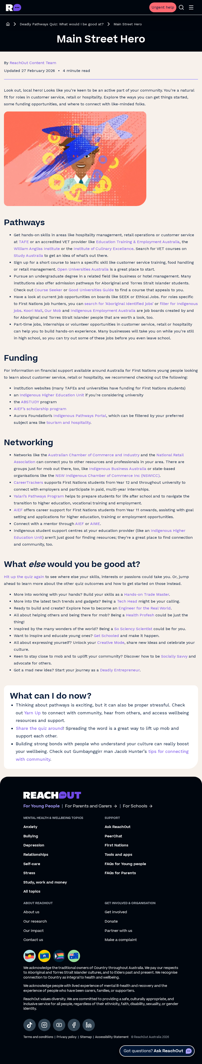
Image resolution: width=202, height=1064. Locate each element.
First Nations (116, 845)
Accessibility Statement (112, 1037)
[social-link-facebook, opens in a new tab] (74, 1025)
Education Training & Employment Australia (138, 241)
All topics (31, 891)
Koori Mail (33, 310)
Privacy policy (67, 1037)
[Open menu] (191, 7)
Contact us (33, 940)
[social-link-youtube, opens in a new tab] (59, 1025)
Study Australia (28, 255)
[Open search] (181, 7)
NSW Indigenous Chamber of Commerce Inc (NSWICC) (107, 475)
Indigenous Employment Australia (103, 310)
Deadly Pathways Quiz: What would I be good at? (62, 24)
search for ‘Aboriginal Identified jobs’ (118, 303)
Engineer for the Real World (144, 608)
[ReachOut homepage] (8, 24)
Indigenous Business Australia (117, 468)
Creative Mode (110, 642)
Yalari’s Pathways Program (39, 496)
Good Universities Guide (91, 290)
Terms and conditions (38, 1037)
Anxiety (30, 827)
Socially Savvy (175, 656)
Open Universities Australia (83, 269)
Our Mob (53, 310)
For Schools (135, 806)
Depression (33, 845)
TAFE (24, 241)
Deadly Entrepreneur (120, 670)
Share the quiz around (39, 728)
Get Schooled (106, 635)
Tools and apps (118, 854)
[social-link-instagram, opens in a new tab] (44, 1025)
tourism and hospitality (68, 422)
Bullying (30, 836)
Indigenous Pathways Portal (79, 415)
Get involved (116, 912)
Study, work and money (45, 882)
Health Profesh (140, 615)
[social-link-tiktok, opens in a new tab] (29, 1025)
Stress (29, 873)
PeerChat (113, 836)
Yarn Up (32, 712)
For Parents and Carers (88, 806)
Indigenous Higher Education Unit (52, 395)
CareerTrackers (28, 482)
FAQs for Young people (125, 864)
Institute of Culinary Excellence (104, 248)
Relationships (35, 854)
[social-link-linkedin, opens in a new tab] (89, 1025)
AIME (95, 523)
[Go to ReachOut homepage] (13, 7)
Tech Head (127, 601)
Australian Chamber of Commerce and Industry (93, 455)
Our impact (33, 930)
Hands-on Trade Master (146, 594)
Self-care (31, 864)
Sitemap (86, 1037)
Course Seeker (48, 290)
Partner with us (118, 930)
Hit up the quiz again (24, 576)
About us (31, 912)
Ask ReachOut (118, 827)
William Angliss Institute (37, 248)
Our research (35, 921)
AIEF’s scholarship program (40, 408)
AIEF (18, 510)
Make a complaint (121, 940)
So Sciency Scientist (133, 628)
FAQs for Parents (120, 873)
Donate (111, 921)
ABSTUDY (30, 402)
